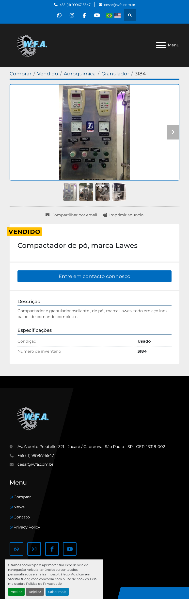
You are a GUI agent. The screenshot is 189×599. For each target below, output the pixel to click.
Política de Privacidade (44, 583)
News (19, 507)
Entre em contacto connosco (94, 276)
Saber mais (57, 592)
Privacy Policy (27, 527)
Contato (22, 517)
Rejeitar (35, 592)
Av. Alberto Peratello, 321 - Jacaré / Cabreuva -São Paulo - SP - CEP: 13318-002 (91, 446)
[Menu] (161, 45)
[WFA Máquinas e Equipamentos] (34, 417)
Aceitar (16, 592)
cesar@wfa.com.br (119, 5)
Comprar (22, 497)
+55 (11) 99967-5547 (75, 5)
